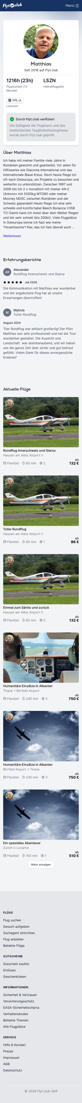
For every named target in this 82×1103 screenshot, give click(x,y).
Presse (8, 1051)
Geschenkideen (14, 977)
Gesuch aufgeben (16, 926)
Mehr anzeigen (41, 864)
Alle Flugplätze (14, 1027)
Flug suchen (12, 920)
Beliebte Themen (15, 1020)
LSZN (49, 80)
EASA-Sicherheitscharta (21, 1007)
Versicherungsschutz (18, 1001)
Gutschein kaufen (16, 964)
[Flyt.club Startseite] (12, 6)
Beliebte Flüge (13, 946)
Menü (73, 7)
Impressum (11, 1058)
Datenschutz (12, 1070)
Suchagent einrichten (19, 933)
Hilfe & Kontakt (14, 1045)
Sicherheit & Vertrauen (20, 995)
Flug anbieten (13, 939)
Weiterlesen (12, 236)
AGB (6, 1064)
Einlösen (9, 970)
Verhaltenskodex (15, 1014)
